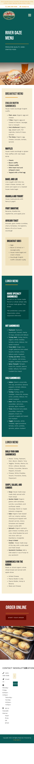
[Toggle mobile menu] (30, 15)
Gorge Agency (17, 739)
